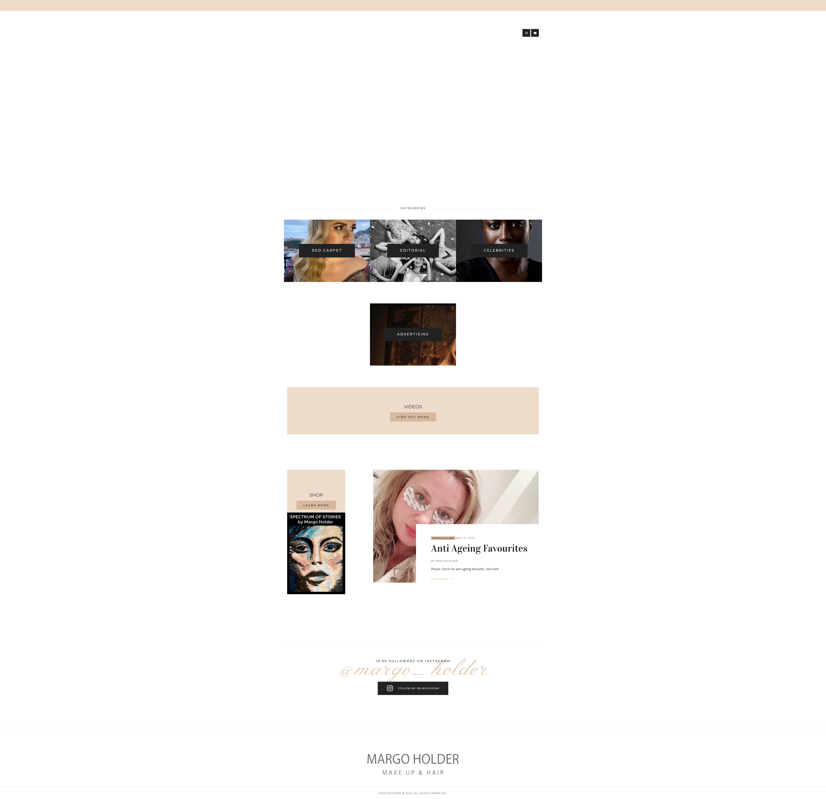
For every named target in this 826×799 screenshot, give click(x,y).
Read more (439, 578)
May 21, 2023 (465, 538)
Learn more (316, 505)
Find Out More (413, 417)
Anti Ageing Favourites (479, 548)
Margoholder (443, 538)
